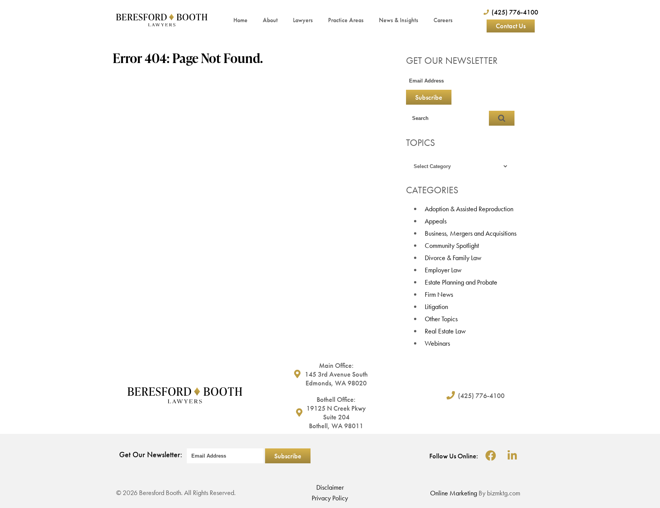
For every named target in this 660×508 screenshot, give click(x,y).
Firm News (439, 294)
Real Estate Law (445, 331)
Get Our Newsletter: (150, 454)
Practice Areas (346, 20)
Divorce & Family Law (453, 257)
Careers (443, 20)
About (270, 20)
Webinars (437, 343)
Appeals (435, 221)
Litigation (436, 306)
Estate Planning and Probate (461, 282)
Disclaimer (330, 487)
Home (240, 20)
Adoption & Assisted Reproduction (469, 208)
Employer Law (443, 269)
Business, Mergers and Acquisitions (470, 233)
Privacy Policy (330, 497)
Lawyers (303, 20)
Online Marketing (453, 493)
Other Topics (441, 318)
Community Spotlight (452, 245)
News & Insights (398, 20)
